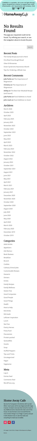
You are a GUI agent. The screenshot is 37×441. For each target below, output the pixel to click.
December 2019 (9, 232)
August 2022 (8, 159)
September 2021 (9, 169)
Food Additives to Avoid (22, 97)
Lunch (6, 321)
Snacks (6, 344)
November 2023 (9, 126)
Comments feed (9, 380)
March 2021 (8, 185)
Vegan (6, 361)
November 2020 (9, 199)
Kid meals (7, 314)
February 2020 (9, 229)
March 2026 (8, 109)
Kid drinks (7, 311)
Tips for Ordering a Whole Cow (15, 70)
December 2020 (9, 195)
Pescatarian (8, 334)
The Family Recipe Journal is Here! (16, 57)
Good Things (8, 301)
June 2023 (7, 135)
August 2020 (8, 209)
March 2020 (8, 225)
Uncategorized (9, 357)
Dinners (6, 277)
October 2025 (8, 112)
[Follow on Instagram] (13, 9)
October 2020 (8, 202)
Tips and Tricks (9, 354)
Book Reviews (9, 254)
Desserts (7, 274)
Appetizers (7, 248)
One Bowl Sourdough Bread (14, 60)
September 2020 (9, 205)
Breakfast (7, 258)
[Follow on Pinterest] (18, 9)
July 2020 (7, 212)
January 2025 (8, 122)
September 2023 (9, 132)
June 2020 (7, 215)
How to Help (8, 307)
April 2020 (7, 222)
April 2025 (7, 116)
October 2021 (8, 165)
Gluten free (8, 291)
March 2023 (8, 145)
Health (6, 304)
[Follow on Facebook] (24, 9)
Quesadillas (8, 341)
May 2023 (7, 139)
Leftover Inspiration (11, 317)
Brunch (6, 261)
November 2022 (9, 152)
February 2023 (9, 149)
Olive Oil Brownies (10, 63)
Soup (5, 347)
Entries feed (8, 376)
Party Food (7, 331)
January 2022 (8, 162)
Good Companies (10, 294)
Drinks (6, 281)
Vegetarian (7, 364)
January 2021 (8, 192)
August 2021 (8, 172)
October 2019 (8, 235)
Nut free (7, 324)
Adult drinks (8, 244)
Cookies (6, 264)
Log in (6, 373)
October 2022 (8, 155)
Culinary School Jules (11, 268)
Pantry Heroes (9, 327)
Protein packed (9, 337)
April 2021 (7, 182)
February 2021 (9, 189)
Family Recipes (9, 284)
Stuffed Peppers (9, 351)
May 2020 (7, 219)
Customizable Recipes (11, 271)
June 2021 (7, 175)
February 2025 (9, 119)
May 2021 (7, 179)
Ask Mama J (8, 251)
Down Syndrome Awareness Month (16, 67)
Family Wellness (9, 288)
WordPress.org (9, 383)
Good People (8, 297)
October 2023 (8, 129)
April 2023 (7, 142)
